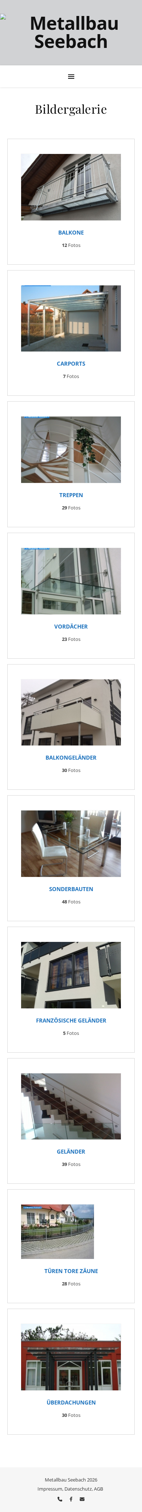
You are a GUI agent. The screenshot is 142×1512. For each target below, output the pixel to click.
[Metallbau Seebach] (71, 32)
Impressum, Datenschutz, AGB (70, 1488)
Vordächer (71, 626)
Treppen (71, 495)
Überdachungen (71, 1402)
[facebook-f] (72, 1499)
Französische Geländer (71, 1020)
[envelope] (82, 1499)
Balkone (71, 232)
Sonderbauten (71, 889)
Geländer (71, 1151)
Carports (71, 363)
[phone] (60, 1499)
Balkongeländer (71, 757)
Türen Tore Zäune (71, 1271)
